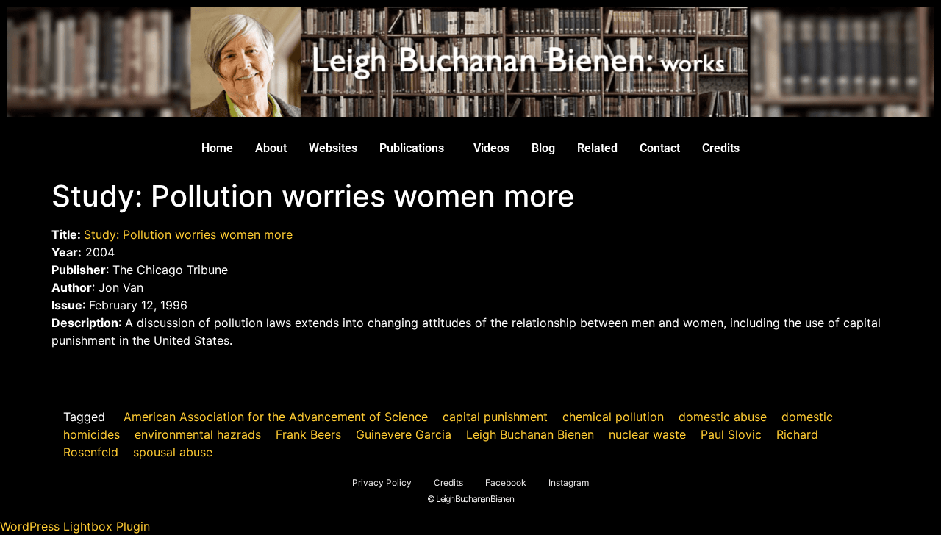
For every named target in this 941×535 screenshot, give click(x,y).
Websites (333, 148)
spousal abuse (172, 452)
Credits (721, 148)
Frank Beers (308, 434)
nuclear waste (647, 434)
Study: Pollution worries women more (188, 234)
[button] (415, 148)
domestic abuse (723, 416)
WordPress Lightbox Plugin (75, 526)
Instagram (568, 482)
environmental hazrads (198, 434)
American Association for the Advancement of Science (276, 416)
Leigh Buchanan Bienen (530, 434)
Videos (491, 148)
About (271, 148)
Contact (660, 148)
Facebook (505, 482)
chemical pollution (613, 416)
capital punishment (495, 416)
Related (597, 148)
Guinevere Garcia (403, 434)
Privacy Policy (382, 482)
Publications (411, 148)
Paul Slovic (731, 434)
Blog (543, 148)
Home (217, 148)
